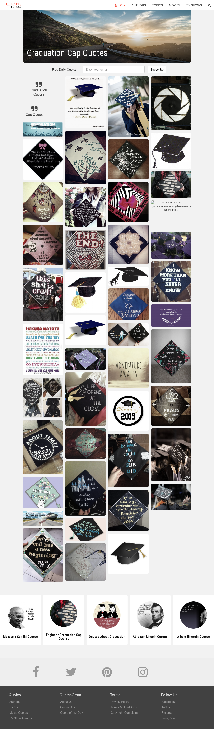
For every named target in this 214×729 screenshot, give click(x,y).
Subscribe (157, 69)
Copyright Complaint (124, 712)
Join (121, 5)
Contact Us (67, 707)
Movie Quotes (18, 712)
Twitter (166, 707)
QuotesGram (13, 5)
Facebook (168, 702)
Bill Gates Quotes (193, 637)
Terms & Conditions (124, 707)
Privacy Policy (120, 702)
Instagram (168, 718)
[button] (209, 5)
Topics (157, 5)
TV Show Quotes (20, 718)
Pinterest (167, 712)
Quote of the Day (71, 712)
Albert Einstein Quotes (150, 637)
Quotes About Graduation (64, 637)
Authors (139, 5)
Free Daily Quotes (64, 69)
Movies (174, 5)
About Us (66, 702)
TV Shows (194, 5)
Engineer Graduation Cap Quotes (20, 637)
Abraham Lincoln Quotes (106, 637)
